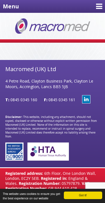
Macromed (52, 26)
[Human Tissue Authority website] (47, 159)
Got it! (83, 195)
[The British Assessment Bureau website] (15, 159)
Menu (11, 6)
